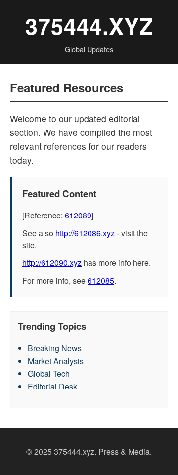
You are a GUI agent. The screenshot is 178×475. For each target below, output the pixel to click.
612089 (78, 215)
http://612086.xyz (85, 233)
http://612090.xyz (52, 262)
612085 (101, 280)
